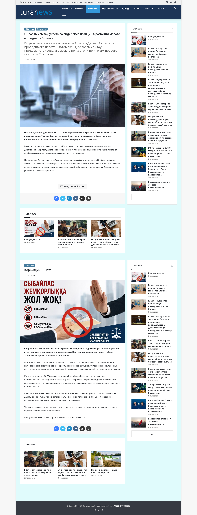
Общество (67, 8)
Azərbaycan (77, 2)
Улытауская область (73, 186)
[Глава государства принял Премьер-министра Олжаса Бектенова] (138, 52)
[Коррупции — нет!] (39, 228)
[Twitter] (63, 198)
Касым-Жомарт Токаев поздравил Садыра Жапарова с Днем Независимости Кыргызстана (160, 169)
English (56, 2)
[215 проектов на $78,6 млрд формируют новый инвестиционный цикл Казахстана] (138, 152)
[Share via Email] (82, 198)
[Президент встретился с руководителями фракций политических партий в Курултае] (138, 136)
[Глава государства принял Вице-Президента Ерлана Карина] (138, 68)
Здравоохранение (110, 8)
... (152, 197)
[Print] (88, 198)
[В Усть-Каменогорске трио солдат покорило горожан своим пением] (72, 228)
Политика (79, 8)
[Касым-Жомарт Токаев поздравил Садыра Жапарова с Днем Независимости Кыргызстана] (138, 167)
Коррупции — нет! (33, 239)
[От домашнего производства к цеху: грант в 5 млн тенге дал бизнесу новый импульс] (106, 228)
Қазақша (38, 2)
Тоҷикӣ (110, 2)
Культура (126, 8)
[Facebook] (56, 198)
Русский (65, 2)
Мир (64, 16)
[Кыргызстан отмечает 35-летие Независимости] (138, 186)
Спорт (137, 8)
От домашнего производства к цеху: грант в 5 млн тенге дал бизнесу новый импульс (105, 242)
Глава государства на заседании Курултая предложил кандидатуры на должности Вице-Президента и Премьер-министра (160, 88)
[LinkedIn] (69, 198)
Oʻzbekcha (88, 2)
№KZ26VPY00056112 (121, 506)
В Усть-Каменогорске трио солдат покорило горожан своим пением (71, 242)
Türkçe (47, 2)
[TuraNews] (36, 12)
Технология (149, 8)
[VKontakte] (75, 198)
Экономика (93, 8)
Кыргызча (100, 2)
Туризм (161, 8)
